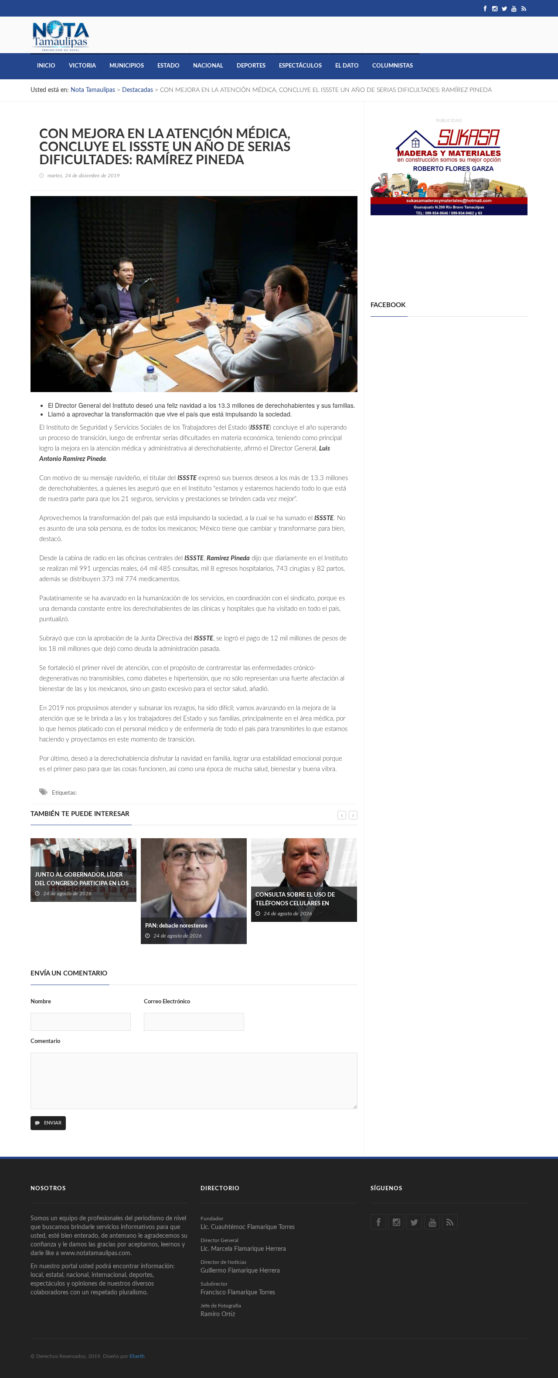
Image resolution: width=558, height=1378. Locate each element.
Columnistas (392, 66)
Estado (168, 66)
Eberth (137, 1356)
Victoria (82, 66)
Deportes (251, 66)
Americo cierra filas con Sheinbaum (299, 884)
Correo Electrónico (167, 1002)
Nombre (41, 1002)
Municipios (126, 66)
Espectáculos (300, 66)
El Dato (347, 66)
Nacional (208, 66)
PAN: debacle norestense (66, 926)
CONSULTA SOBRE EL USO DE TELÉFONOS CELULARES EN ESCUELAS (185, 903)
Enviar (52, 1123)
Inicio (46, 66)
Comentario (45, 1041)
